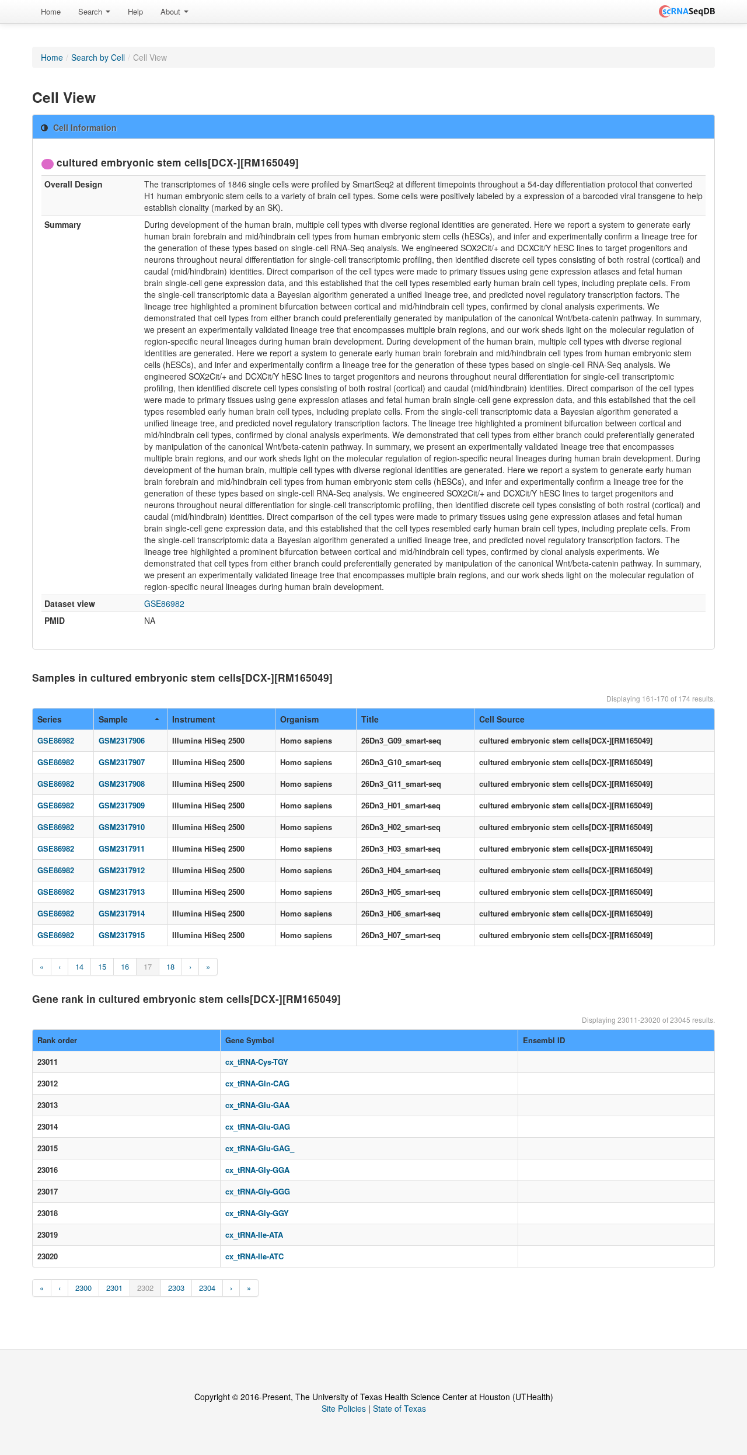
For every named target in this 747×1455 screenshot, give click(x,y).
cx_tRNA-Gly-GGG (257, 1191)
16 (125, 966)
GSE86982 (164, 603)
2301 (114, 1287)
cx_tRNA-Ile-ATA (254, 1234)
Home (51, 11)
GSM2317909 (122, 805)
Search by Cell (98, 57)
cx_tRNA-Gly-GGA (257, 1169)
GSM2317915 (122, 934)
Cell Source (502, 719)
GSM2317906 (122, 740)
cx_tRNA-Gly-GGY (257, 1212)
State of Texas (399, 1408)
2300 (83, 1287)
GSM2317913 (122, 891)
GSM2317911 (122, 848)
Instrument (193, 719)
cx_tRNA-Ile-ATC (254, 1256)
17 (148, 966)
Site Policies (344, 1408)
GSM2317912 (122, 870)
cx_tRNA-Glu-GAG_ (259, 1148)
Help (135, 11)
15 (102, 966)
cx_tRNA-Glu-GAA (257, 1104)
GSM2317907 (122, 762)
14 (79, 966)
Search (91, 11)
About (171, 11)
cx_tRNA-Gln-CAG (257, 1083)
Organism (299, 719)
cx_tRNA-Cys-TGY (256, 1061)
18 (170, 966)
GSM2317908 (122, 783)
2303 (176, 1287)
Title (370, 719)
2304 (207, 1287)
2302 (145, 1287)
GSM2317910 (122, 826)
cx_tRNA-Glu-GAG (257, 1126)
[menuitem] (50, 11)
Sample (113, 719)
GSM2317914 (122, 913)
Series (49, 719)
